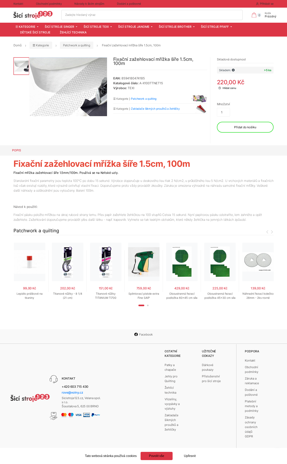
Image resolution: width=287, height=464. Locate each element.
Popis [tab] (16, 150)
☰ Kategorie (25, 27)
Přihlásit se (267, 3)
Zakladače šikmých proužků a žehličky (171, 422)
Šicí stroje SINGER (59, 27)
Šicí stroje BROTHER (175, 27)
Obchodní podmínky (49, 3)
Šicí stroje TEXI (96, 27)
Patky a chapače (170, 367)
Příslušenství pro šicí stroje (211, 378)
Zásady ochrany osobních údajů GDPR (251, 427)
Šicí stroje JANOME (133, 27)
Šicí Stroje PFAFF (215, 27)
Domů (17, 45)
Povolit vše (156, 456)
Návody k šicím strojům (89, 3)
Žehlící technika (73, 32)
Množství (223, 104)
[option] (68, 86)
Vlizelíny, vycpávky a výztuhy (172, 404)
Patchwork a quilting (76, 45)
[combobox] (152, 15)
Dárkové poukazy (207, 367)
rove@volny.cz (72, 392)
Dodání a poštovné (129, 3)
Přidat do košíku (245, 127)
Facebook (146, 334)
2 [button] (148, 305)
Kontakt (18, 3)
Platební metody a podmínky (251, 406)
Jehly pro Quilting (171, 378)
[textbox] (152, 15)
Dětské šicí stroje (35, 32)
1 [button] (141, 305)
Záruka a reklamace (252, 381)
